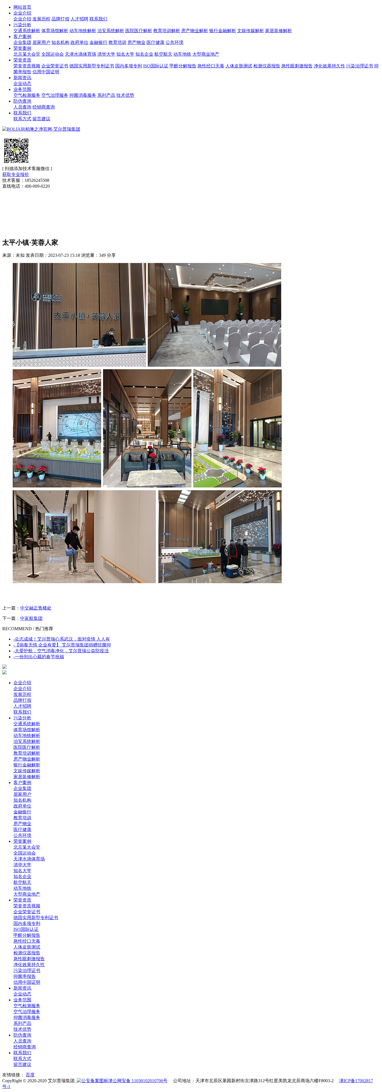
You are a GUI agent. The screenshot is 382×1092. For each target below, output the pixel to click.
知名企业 (144, 54)
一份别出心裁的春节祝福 (38, 656)
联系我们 (98, 19)
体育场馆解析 (54, 30)
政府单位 (79, 42)
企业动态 (22, 83)
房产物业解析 (194, 30)
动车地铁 (182, 54)
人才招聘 (79, 19)
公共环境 (174, 42)
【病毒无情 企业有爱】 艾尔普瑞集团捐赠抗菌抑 (62, 645)
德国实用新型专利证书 (91, 65)
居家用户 (41, 42)
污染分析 (22, 24)
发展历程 (41, 19)
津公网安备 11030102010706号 (138, 1080)
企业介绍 (22, 13)
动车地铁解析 (82, 30)
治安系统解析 (110, 30)
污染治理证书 (359, 65)
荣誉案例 (22, 48)
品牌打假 (60, 19)
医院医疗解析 (138, 30)
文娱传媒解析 (250, 30)
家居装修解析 (278, 30)
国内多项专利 (128, 65)
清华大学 (106, 54)
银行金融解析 (222, 30)
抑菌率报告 (24, 976)
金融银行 (98, 42)
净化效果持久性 (329, 65)
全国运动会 (52, 54)
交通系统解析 (26, 30)
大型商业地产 (205, 54)
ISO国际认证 (155, 65)
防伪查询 (22, 101)
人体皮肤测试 (238, 65)
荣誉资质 (22, 60)
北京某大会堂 (26, 54)
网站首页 (22, 7)
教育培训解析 (166, 30)
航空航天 (163, 54)
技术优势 (125, 95)
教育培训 (117, 42)
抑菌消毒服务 (82, 95)
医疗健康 (155, 42)
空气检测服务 (26, 95)
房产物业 (136, 42)
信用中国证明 (45, 71)
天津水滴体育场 (80, 54)
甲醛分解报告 (182, 65)
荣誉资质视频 (26, 65)
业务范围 (22, 89)
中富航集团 (31, 618)
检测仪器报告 (266, 65)
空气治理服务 (54, 95)
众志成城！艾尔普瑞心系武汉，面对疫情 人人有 (61, 639)
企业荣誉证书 (54, 65)
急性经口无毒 (210, 65)
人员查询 (22, 107)
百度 (30, 1074)
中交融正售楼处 (35, 608)
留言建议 (41, 118)
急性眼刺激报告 (297, 65)
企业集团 (22, 42)
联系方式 (22, 118)
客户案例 (22, 36)
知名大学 (125, 54)
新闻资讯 (22, 77)
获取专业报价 (15, 174)
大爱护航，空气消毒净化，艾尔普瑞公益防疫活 (61, 650)
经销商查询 (43, 107)
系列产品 (106, 95)
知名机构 (60, 42)
